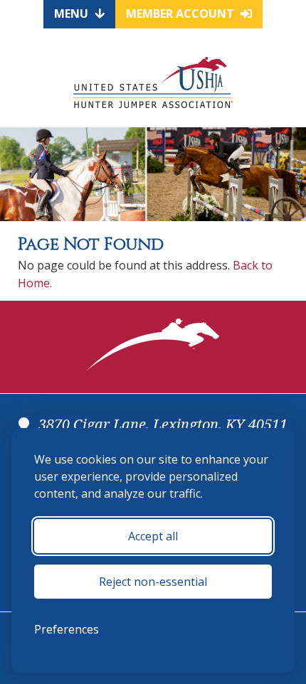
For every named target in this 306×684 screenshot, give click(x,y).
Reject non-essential (153, 581)
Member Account (181, 13)
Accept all (153, 536)
